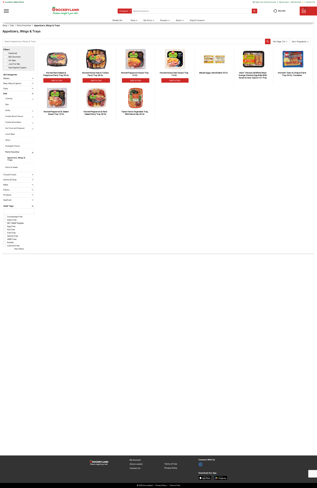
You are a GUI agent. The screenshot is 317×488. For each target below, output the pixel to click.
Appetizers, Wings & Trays (47, 25)
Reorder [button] (282, 11)
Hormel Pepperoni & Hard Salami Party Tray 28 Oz (95, 112)
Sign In (258, 2)
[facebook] (200, 465)
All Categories (10, 74)
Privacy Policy (170, 468)
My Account (284, 2)
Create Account (270, 2)
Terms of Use (170, 464)
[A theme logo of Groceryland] (65, 11)
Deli (12, 25)
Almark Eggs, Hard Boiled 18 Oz (213, 73)
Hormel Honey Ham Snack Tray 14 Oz (174, 74)
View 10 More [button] (19, 249)
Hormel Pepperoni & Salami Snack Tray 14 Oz (56, 112)
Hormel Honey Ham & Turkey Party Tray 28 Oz (95, 74)
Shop (4, 25)
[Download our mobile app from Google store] (220, 477)
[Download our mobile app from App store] (204, 477)
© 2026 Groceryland (145, 485)
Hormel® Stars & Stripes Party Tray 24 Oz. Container (292, 74)
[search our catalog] (254, 11)
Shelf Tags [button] (8, 206)
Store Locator (136, 464)
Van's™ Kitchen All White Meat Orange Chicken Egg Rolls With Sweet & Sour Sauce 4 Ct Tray (253, 75)
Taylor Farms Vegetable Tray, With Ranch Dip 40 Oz (134, 112)
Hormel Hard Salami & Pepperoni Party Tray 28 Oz (56, 74)
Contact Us (310, 2)
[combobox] (125, 11)
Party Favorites (24, 25)
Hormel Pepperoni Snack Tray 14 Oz (135, 74)
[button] (32, 78)
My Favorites (296, 2)
